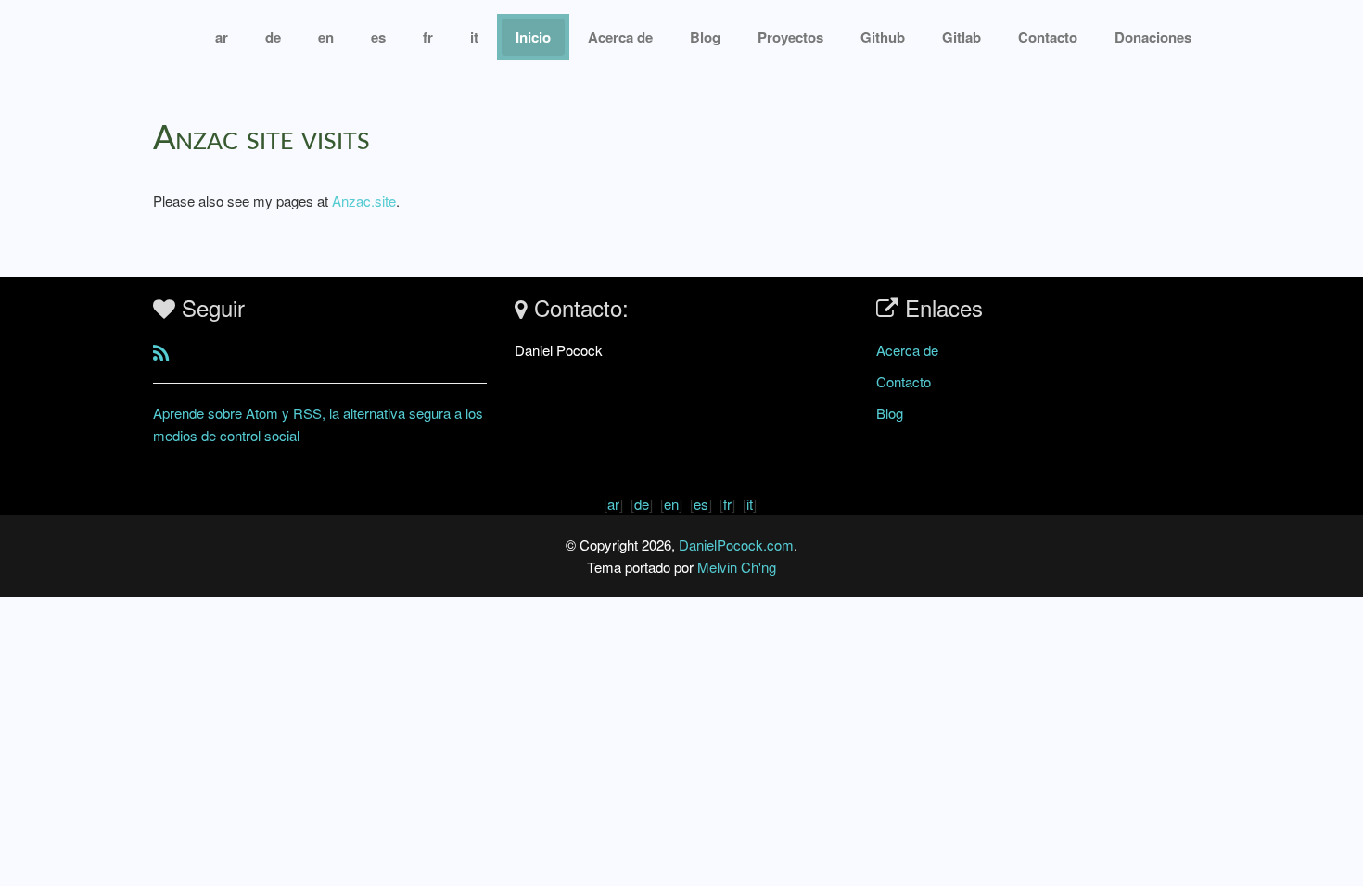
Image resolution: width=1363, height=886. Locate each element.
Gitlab (961, 37)
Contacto (903, 381)
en (326, 37)
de (273, 37)
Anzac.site (364, 200)
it (474, 37)
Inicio (533, 37)
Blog (705, 37)
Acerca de (620, 37)
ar (221, 37)
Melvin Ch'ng (736, 566)
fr (428, 37)
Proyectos (790, 37)
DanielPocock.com (736, 544)
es (378, 37)
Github (882, 37)
